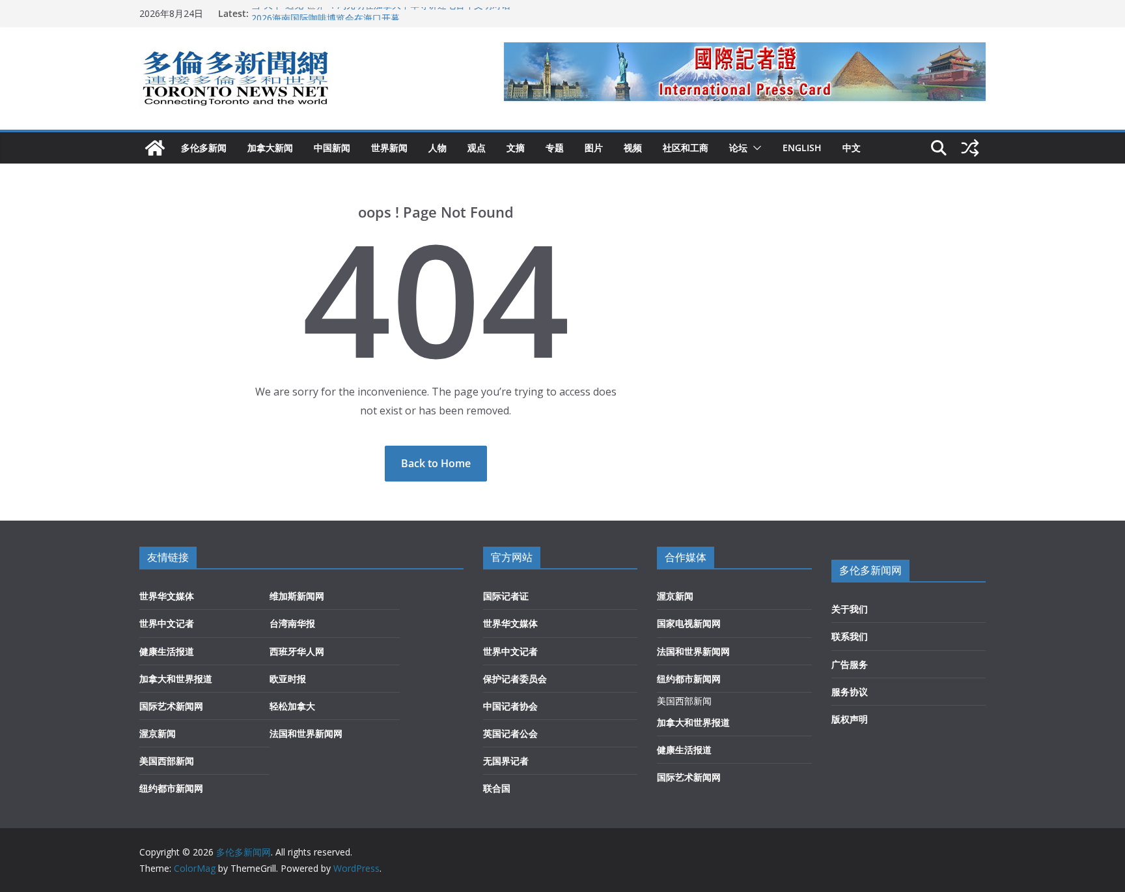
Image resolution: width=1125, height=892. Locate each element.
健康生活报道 (166, 651)
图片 (594, 147)
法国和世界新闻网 (306, 733)
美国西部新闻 (166, 761)
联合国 (496, 788)
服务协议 (849, 691)
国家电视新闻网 (689, 623)
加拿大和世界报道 (175, 678)
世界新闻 (389, 147)
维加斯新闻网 (297, 596)
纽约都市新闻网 (171, 788)
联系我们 (849, 636)
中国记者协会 (510, 706)
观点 (476, 147)
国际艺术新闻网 (171, 706)
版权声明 (849, 719)
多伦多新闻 (204, 147)
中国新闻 (332, 147)
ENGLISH (802, 147)
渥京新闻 (157, 733)
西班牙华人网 (297, 651)
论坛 (738, 147)
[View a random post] (970, 148)
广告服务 (849, 664)
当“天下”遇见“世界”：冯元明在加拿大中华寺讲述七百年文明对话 (380, 13)
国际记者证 (506, 596)
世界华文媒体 (166, 596)
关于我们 (849, 609)
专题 (555, 147)
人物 (437, 147)
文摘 (516, 147)
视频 (633, 147)
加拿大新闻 (270, 147)
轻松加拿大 (292, 706)
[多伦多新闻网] (155, 148)
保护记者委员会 (515, 678)
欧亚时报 (288, 678)
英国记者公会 (510, 733)
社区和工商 (685, 147)
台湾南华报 (292, 623)
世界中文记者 (166, 623)
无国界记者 (506, 761)
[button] (754, 148)
